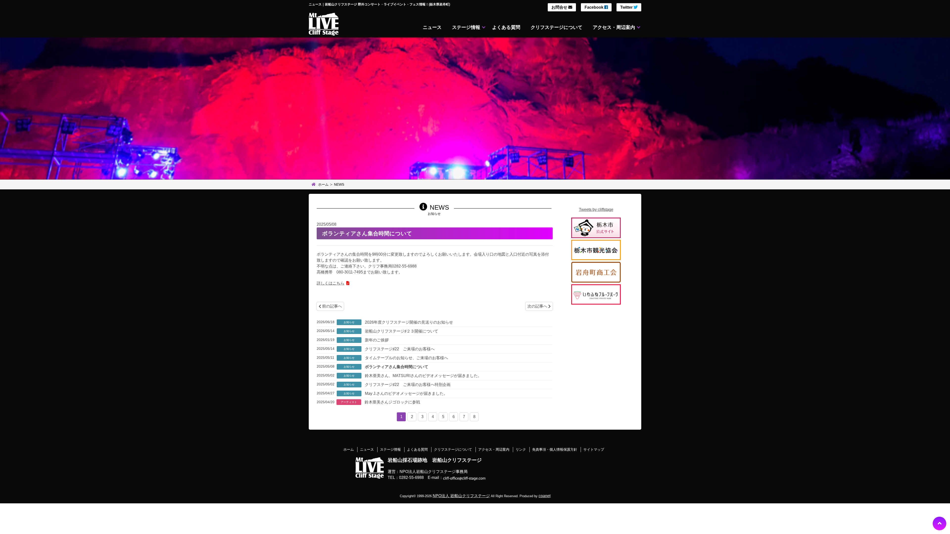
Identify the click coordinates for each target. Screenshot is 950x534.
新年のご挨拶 (376, 340)
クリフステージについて (556, 27)
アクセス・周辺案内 (614, 27)
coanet (544, 496)
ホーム (323, 184)
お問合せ (559, 7)
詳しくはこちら (330, 283)
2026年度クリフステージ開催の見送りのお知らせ (408, 322)
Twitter (627, 7)
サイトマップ (593, 449)
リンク (521, 449)
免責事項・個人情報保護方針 (554, 449)
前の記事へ (331, 306)
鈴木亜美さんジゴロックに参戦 (392, 402)
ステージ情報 (466, 27)
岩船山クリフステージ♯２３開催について (401, 331)
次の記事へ (537, 306)
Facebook (594, 7)
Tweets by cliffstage (596, 209)
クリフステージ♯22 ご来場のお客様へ (399, 349)
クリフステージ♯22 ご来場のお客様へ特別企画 (407, 384)
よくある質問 (506, 27)
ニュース (432, 27)
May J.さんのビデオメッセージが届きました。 (406, 393)
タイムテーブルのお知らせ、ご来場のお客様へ (406, 358)
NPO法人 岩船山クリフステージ (461, 496)
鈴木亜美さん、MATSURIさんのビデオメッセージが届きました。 (423, 376)
